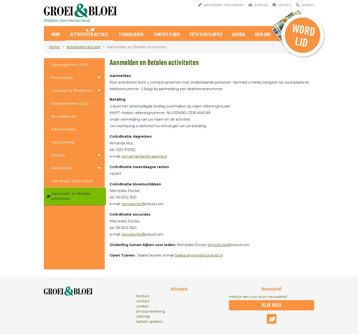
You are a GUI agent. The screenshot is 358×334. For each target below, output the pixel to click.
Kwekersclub (62, 168)
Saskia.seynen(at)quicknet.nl (199, 255)
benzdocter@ (133, 204)
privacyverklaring (150, 311)
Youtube (271, 319)
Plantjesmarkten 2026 (70, 103)
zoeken (142, 306)
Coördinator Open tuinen (72, 181)
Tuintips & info (166, 34)
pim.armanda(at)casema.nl (144, 156)
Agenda (238, 34)
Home (55, 34)
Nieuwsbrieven (63, 116)
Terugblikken (131, 34)
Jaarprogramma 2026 (69, 65)
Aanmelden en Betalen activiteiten (71, 196)
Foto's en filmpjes (205, 34)
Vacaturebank (63, 142)
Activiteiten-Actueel (89, 34)
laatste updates (149, 321)
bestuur (143, 296)
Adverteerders (63, 129)
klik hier (272, 305)
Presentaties (62, 78)
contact (143, 301)
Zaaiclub (58, 155)
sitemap (143, 316)
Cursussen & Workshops (71, 90)
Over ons (263, 34)
